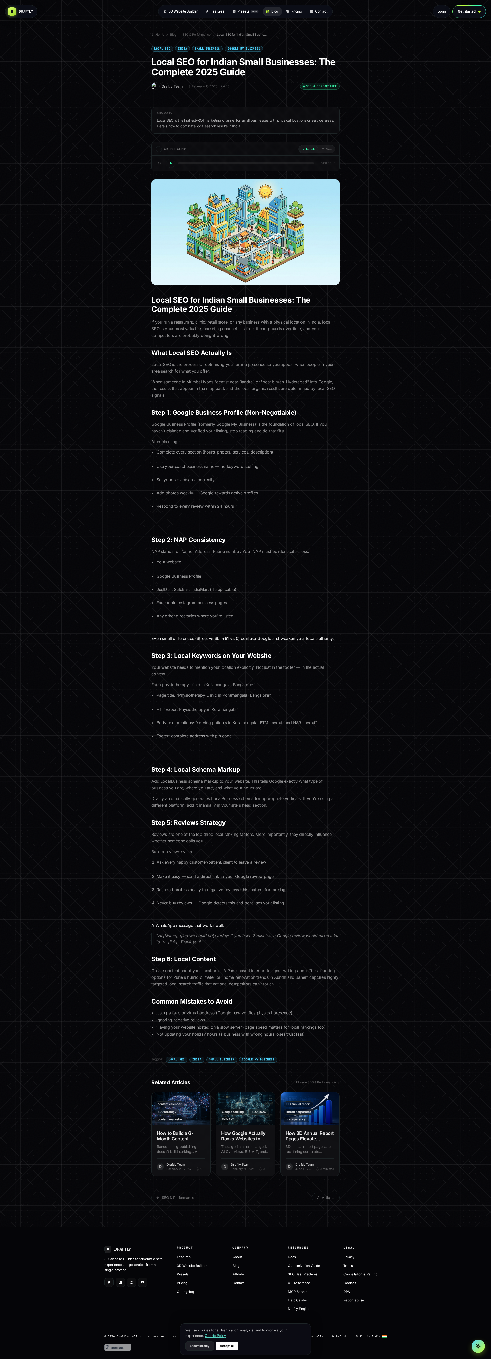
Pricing (296, 11)
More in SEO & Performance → (318, 1082)
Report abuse (353, 1300)
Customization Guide (304, 1265)
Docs (292, 1257)
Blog (274, 11)
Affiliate (238, 1274)
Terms (348, 1265)
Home (159, 35)
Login (441, 11)
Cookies (349, 1283)
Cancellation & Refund (360, 1274)
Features (217, 11)
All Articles (325, 1197)
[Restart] (159, 163)
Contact (321, 11)
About (237, 1257)
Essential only (199, 1346)
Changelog (185, 1291)
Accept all (227, 1346)
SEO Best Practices (302, 1274)
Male (329, 149)
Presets (247, 11)
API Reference (299, 1283)
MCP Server (297, 1291)
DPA (346, 1291)
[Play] (170, 163)
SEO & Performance (197, 35)
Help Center (297, 1300)
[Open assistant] (478, 1346)
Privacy (348, 1257)
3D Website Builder (183, 11)
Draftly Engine (299, 1309)
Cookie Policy (215, 1335)
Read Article (184, 1109)
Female (310, 149)
